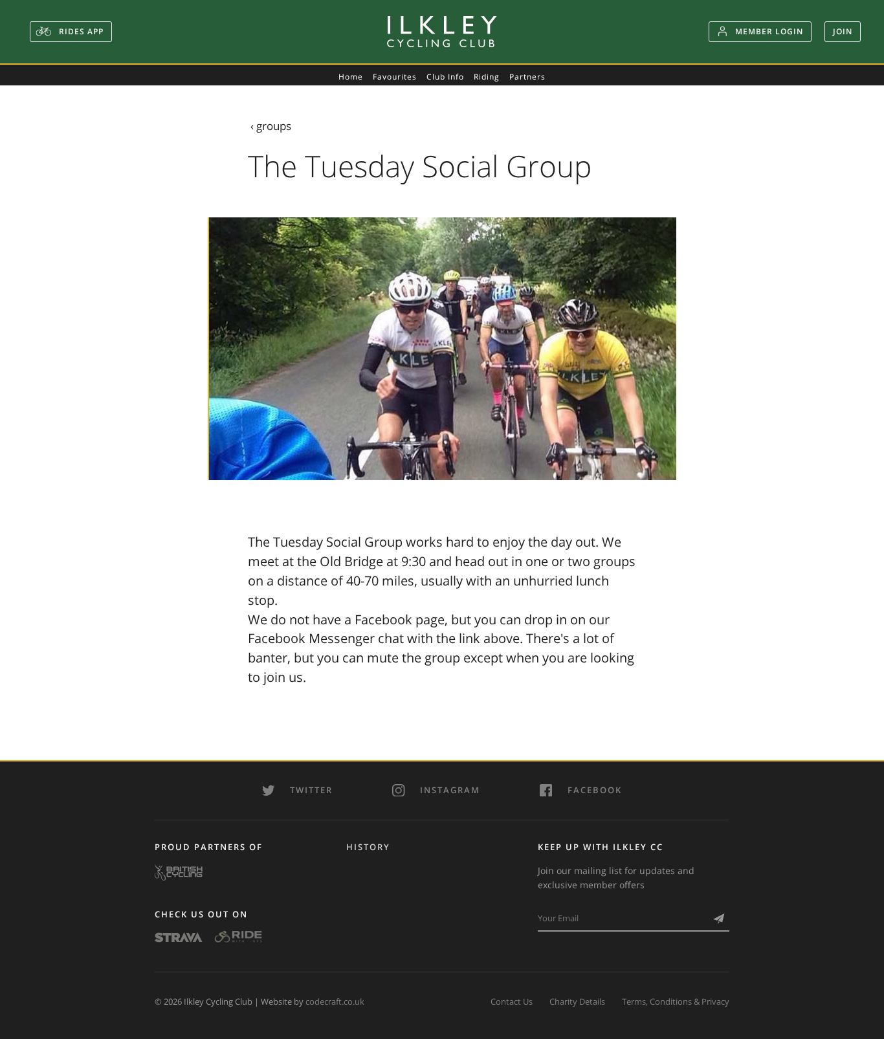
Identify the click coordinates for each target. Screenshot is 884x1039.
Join (842, 31)
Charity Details (577, 1001)
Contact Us (512, 1001)
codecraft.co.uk (334, 1001)
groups (273, 125)
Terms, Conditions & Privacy (675, 1001)
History (368, 847)
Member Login (769, 31)
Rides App (80, 31)
